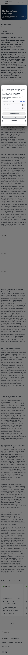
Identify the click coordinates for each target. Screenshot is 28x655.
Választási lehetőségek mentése (14, 117)
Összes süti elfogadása (14, 113)
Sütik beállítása (14, 120)
